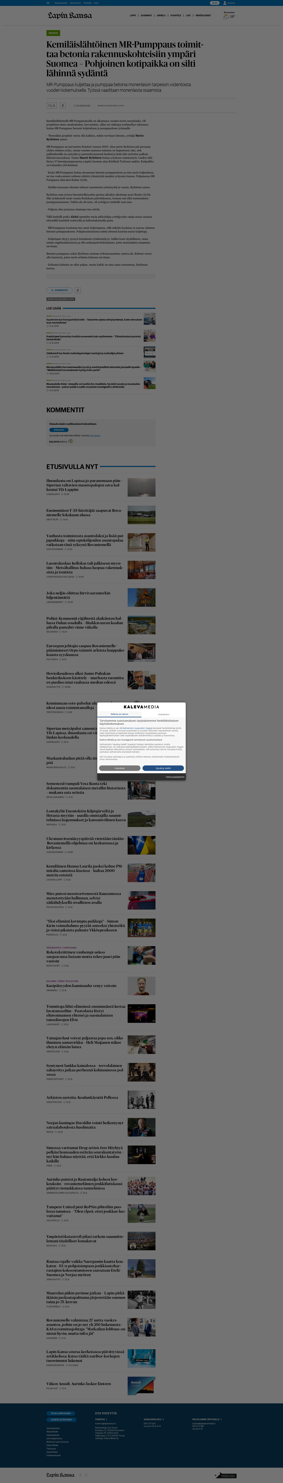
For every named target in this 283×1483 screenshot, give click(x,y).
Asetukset (120, 767)
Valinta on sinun (119, 713)
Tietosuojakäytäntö (175, 777)
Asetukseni (163, 714)
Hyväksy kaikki (163, 767)
